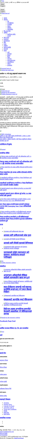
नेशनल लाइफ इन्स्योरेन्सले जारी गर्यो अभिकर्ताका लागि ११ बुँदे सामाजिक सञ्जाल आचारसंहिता (16, 162)
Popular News (8, 404)
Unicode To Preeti (9, 406)
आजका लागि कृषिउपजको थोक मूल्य (17, 235)
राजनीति (9, 24)
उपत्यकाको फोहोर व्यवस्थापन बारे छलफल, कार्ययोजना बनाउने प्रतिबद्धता (16, 254)
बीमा (5, 42)
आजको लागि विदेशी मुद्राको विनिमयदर (18, 243)
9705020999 (3, 435)
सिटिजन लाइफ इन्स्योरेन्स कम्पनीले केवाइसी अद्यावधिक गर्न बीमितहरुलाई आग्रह (18, 311)
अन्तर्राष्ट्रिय (10, 62)
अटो (8, 52)
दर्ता (1, 335)
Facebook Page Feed (7, 321)
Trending (6, 403)
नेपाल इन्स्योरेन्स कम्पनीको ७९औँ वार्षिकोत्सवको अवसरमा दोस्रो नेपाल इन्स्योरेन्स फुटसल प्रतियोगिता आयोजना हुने (16, 219)
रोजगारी (6, 49)
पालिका (9, 28)
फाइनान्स (6, 39)
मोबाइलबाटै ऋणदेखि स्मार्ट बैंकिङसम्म (18, 299)
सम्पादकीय (10, 29)
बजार (5, 44)
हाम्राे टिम (3, 353)
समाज (8, 26)
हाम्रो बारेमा (7, 414)
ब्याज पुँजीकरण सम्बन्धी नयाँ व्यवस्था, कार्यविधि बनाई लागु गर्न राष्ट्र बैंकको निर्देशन (18, 289)
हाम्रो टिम (6, 412)
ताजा (1, 224)
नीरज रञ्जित (3, 367)
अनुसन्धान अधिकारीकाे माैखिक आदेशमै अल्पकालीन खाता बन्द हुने (17, 276)
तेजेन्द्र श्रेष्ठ (3, 396)
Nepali (2, 4)
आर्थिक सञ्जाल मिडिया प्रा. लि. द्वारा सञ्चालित (14, 328)
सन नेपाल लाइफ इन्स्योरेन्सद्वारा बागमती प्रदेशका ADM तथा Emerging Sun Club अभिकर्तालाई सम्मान (15, 206)
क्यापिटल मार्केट (11, 34)
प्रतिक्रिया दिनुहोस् (6, 144)
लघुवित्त (6, 46)
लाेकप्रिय (3, 266)
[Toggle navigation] (0, 15)
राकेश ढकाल (3, 374)
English (3, 6)
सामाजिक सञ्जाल (5, 418)
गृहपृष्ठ (5, 18)
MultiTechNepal (19, 438)
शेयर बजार (6, 37)
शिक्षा (8, 57)
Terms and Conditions (10, 409)
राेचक (5, 50)
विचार (8, 55)
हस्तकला (9, 65)
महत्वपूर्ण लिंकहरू (5, 399)
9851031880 (3, 433)
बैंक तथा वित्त (7, 31)
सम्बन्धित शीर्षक (4, 153)
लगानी (9, 36)
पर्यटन (9, 63)
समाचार (6, 19)
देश (8, 21)
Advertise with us (9, 407)
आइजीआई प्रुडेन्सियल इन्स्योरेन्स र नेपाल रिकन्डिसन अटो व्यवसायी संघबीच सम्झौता (16, 184)
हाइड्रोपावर (7, 41)
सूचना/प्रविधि (7, 47)
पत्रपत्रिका (10, 23)
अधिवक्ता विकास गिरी (5, 388)
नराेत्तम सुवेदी (3, 381)
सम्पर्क (5, 411)
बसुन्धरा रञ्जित (4, 360)
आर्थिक (5, 32)
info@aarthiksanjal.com (7, 431)
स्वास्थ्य (9, 59)
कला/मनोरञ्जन (11, 60)
